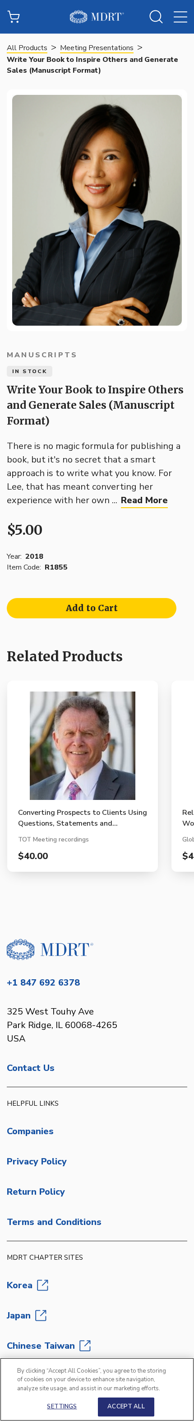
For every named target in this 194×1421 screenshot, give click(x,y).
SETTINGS (62, 1406)
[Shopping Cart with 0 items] (13, 16)
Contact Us (31, 1068)
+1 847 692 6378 (43, 983)
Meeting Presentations (97, 48)
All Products (27, 48)
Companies (30, 1131)
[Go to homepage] (97, 949)
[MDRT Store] (97, 16)
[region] (97, 1389)
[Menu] (180, 16)
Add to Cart (92, 608)
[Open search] (156, 16)
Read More (144, 500)
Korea (19, 1285)
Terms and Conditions (54, 1222)
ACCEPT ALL (125, 1406)
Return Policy (36, 1192)
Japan (19, 1315)
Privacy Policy (37, 1161)
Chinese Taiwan (41, 1346)
